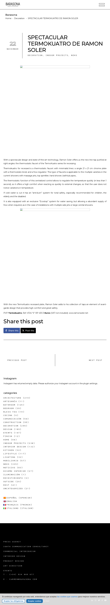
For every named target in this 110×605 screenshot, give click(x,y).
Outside (8, 482)
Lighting (9, 457)
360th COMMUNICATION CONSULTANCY (26, 546)
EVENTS (7, 570)
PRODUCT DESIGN (13, 561)
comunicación (12, 419)
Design (7, 429)
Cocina (7, 415)
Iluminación (11, 475)
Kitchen (8, 450)
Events (7, 433)
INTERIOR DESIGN (14, 556)
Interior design (14, 447)
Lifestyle (10, 454)
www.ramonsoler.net (78, 313)
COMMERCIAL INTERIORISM (19, 551)
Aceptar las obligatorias (13, 601)
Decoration (19, 18)
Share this (13, 330)
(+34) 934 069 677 (21, 574)
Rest (6, 485)
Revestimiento (13, 478)
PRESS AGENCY (12, 542)
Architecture (12, 398)
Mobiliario (11, 461)
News (74, 55)
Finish (7, 436)
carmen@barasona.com (23, 579)
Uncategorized (13, 489)
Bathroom (9, 405)
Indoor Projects (57, 55)
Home (8, 18)
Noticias (9, 468)
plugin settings (90, 383)
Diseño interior (14, 471)
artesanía (10, 401)
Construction (12, 422)
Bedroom (8, 408)
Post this (29, 330)
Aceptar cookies (34, 601)
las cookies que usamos (67, 596)
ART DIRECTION (13, 566)
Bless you (10, 412)
